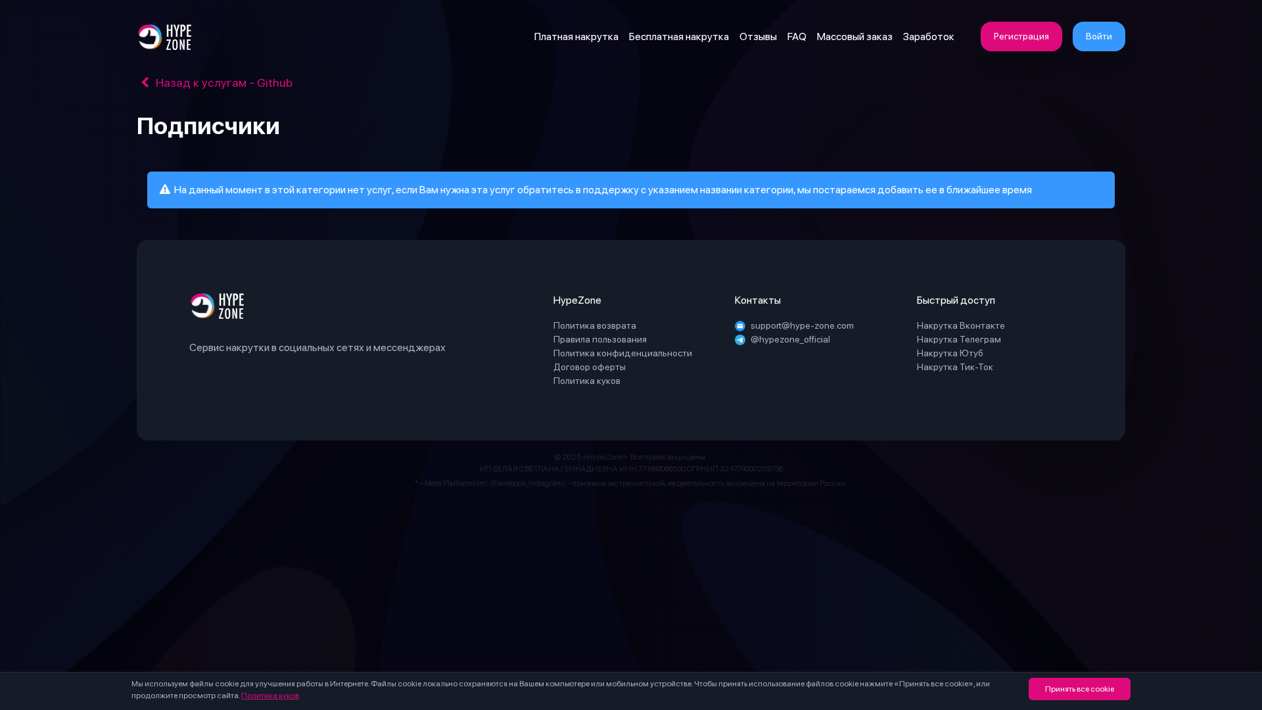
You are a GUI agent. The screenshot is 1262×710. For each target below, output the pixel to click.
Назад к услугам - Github (222, 82)
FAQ (796, 36)
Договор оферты (589, 367)
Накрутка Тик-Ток (955, 367)
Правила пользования (600, 339)
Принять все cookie (1079, 689)
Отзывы (758, 36)
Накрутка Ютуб (950, 353)
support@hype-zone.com (802, 325)
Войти (1099, 36)
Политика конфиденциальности (622, 353)
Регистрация (1021, 36)
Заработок (928, 36)
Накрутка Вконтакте (961, 325)
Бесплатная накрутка (679, 36)
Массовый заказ (855, 36)
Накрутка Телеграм (959, 339)
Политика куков (270, 695)
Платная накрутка (576, 36)
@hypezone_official (790, 339)
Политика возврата (594, 325)
